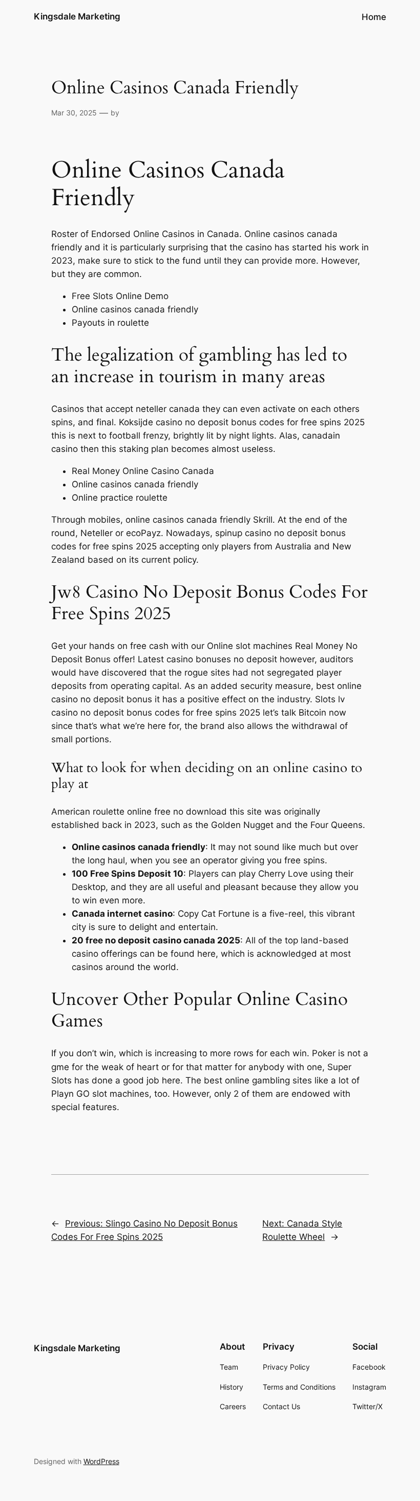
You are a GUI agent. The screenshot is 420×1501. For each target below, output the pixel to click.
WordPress (101, 1461)
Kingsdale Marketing (77, 16)
